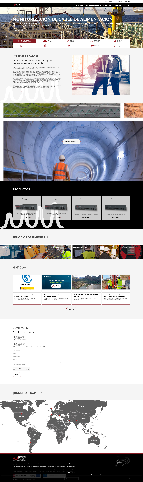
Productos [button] (107, 5)
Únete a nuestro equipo (118, 1)
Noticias (110, 1)
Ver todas (71, 309)
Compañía (105, 1)
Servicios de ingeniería (93, 5)
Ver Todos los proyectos (71, 141)
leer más (16, 302)
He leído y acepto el (19, 364)
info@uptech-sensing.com (19, 337)
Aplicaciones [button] (78, 5)
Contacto (127, 5)
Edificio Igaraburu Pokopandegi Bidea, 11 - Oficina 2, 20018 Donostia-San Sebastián (30, 346)
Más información (26, 217)
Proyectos (117, 5)
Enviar (16, 374)
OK (66, 478)
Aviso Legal (23, 364)
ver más (17, 92)
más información (19, 29)
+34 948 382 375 (16, 338)
